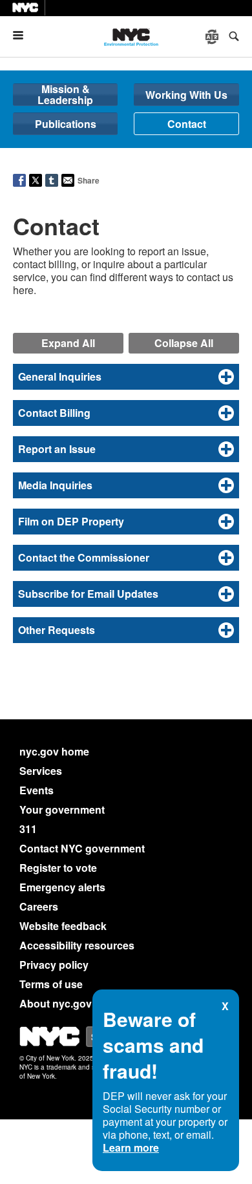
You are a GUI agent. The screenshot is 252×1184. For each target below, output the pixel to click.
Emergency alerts (62, 887)
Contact (186, 123)
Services (40, 770)
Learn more (131, 1147)
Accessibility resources (76, 945)
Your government (62, 809)
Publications (65, 123)
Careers (38, 906)
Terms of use (51, 984)
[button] (126, 377)
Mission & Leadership (65, 94)
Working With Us (186, 94)
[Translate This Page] (213, 37)
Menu (23, 35)
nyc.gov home (54, 751)
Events (36, 790)
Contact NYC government (82, 848)
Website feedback (63, 925)
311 (28, 828)
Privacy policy (54, 964)
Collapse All (183, 342)
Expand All (68, 342)
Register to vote (58, 867)
